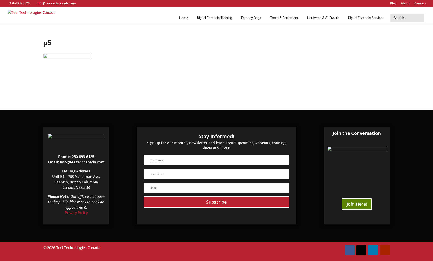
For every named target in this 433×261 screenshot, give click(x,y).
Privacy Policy (76, 212)
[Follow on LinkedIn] (373, 250)
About (405, 3)
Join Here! (357, 204)
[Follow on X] (361, 250)
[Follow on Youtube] (385, 250)
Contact (420, 3)
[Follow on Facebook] (350, 250)
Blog (393, 3)
